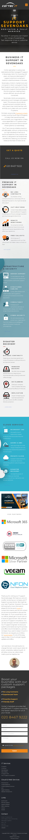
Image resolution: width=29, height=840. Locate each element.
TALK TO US (7, 331)
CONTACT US (14, 174)
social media (8, 635)
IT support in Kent (21, 113)
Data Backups (4, 770)
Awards (3, 809)
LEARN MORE (8, 407)
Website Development (6, 791)
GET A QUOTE (7, 249)
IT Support (3, 766)
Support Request (5, 804)
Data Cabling (4, 771)
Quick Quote (4, 800)
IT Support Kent (5, 773)
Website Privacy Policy (14, 836)
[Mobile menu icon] (26, 5)
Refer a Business (5, 806)
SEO (2, 788)
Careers (3, 808)
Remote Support (5, 802)
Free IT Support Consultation (8, 775)
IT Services (3, 768)
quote (19, 608)
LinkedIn (3, 827)
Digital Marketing (5, 790)
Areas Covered (15, 838)
